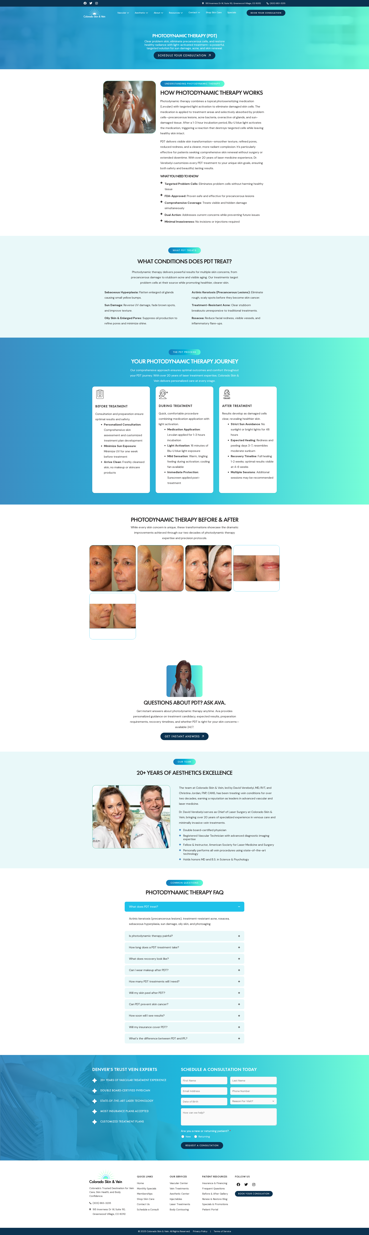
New (188, 1136)
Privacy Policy (200, 1231)
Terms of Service (222, 1231)
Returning (204, 1136)
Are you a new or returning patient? (206, 1131)
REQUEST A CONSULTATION (202, 1145)
